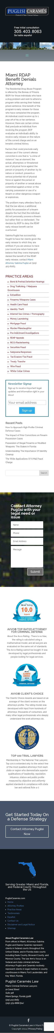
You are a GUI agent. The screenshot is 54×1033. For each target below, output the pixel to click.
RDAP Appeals (17, 338)
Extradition (15, 295)
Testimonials (13, 913)
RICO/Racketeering (19, 342)
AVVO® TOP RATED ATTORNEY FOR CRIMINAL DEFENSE (27, 630)
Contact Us (12, 921)
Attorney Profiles (15, 906)
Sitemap (11, 928)
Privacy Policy (35, 1029)
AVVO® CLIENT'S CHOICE (27, 693)
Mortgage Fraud (18, 323)
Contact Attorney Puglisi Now (27, 831)
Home (10, 902)
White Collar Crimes (20, 371)
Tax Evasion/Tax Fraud (21, 357)
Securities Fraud (18, 347)
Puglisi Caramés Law (22, 1025)
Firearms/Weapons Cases (23, 300)
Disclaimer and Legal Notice (21, 924)
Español (11, 917)
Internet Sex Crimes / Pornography (27, 314)
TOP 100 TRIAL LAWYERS (27, 755)
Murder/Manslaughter (21, 328)
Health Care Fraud (19, 304)
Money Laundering (19, 319)
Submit (35, 571)
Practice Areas (14, 909)
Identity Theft (17, 309)
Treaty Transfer (17, 361)
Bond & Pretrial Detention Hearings (27, 282)
